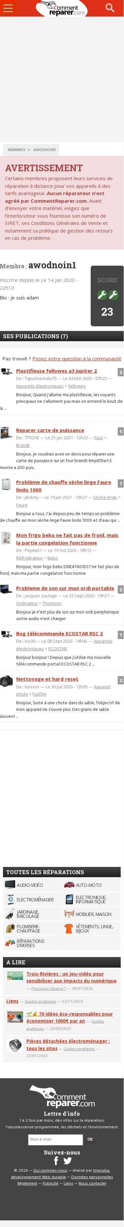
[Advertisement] (62, 79)
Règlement (27, 1183)
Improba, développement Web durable (60, 1174)
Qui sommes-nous (50, 1170)
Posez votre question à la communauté (76, 358)
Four (98, 438)
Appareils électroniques (40, 386)
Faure (21, 505)
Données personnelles (92, 1177)
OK (90, 1139)
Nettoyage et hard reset (47, 678)
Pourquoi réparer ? (48, 988)
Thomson (52, 603)
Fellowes (77, 386)
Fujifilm (39, 694)
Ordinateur (27, 603)
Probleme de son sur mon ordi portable (65, 588)
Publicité (50, 1183)
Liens (12, 1001)
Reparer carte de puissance (50, 430)
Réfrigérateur (29, 558)
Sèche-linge (105, 497)
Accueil (62, 8)
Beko (52, 558)
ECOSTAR (57, 649)
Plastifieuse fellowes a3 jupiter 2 (56, 370)
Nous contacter (92, 1183)
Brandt (22, 445)
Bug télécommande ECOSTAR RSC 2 (59, 633)
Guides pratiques (40, 1001)
